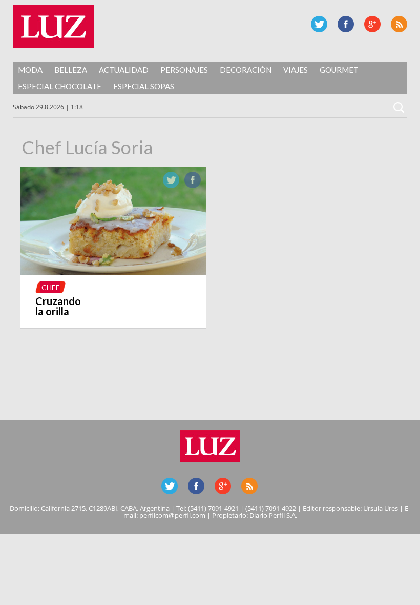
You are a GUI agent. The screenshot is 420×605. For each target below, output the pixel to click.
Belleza (70, 69)
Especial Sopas (143, 86)
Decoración (245, 69)
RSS (399, 24)
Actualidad (124, 69)
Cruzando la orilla (58, 306)
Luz (53, 26)
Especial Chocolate (59, 86)
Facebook (346, 24)
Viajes (295, 69)
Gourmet (339, 69)
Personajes (184, 69)
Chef (50, 287)
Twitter (319, 24)
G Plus (372, 24)
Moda (30, 69)
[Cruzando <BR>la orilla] (113, 271)
